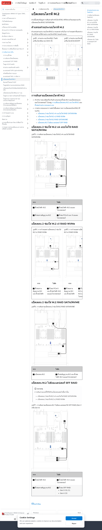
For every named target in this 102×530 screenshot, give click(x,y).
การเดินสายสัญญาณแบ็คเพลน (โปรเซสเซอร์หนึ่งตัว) (12, 104)
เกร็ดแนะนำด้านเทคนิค (9, 27)
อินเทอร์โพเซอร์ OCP (9, 82)
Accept (74, 518)
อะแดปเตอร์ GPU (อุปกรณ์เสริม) (13, 70)
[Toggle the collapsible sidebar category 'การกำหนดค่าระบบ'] (28, 113)
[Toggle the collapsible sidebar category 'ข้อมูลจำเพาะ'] (28, 33)
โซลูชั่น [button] (41, 3)
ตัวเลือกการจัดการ (7, 36)
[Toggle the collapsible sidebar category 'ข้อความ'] (28, 119)
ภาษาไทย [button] (71, 3)
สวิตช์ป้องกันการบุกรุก (10, 73)
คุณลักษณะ (5, 24)
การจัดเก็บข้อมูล (21, 3)
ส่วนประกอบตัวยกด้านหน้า (11, 67)
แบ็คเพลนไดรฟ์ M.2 (9, 79)
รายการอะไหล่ (6, 42)
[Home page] (33, 9)
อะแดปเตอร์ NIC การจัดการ (11, 76)
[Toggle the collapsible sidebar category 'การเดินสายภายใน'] (28, 52)
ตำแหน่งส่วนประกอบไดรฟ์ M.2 (93, 11)
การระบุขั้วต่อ (7, 55)
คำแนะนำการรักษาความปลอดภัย (12, 30)
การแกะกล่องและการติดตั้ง (10, 45)
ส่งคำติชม (37, 504)
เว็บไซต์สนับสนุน (7, 21)
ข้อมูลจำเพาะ (6, 33)
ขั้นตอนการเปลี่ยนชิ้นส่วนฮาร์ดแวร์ (13, 49)
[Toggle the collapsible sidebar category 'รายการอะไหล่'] (28, 42)
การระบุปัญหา (6, 116)
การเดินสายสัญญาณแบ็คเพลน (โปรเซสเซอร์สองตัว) (12, 109)
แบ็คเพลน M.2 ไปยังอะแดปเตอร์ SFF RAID (53, 122)
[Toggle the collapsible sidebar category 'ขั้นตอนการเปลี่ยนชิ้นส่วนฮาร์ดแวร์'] (28, 49)
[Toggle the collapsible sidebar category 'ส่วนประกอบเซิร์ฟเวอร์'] (28, 39)
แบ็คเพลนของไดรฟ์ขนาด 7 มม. (13, 93)
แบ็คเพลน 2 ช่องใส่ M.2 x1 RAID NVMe (51, 116)
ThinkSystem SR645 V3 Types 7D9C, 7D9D (14, 14)
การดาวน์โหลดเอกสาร (9, 18)
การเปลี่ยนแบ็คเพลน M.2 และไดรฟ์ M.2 (65, 102)
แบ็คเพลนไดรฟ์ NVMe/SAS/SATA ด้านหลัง (15, 89)
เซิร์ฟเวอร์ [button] (7, 3)
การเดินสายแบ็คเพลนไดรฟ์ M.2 (93, 16)
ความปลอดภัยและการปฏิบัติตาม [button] (59, 3)
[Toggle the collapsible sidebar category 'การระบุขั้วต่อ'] (28, 55)
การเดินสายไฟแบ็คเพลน (10, 58)
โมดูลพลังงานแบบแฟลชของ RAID (13, 85)
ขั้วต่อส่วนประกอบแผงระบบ (44, 105)
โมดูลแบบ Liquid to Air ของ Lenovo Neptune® (11, 99)
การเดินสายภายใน (7, 52)
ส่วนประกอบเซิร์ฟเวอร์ (9, 39)
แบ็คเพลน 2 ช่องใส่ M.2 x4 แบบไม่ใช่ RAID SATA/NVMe (57, 113)
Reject (74, 523)
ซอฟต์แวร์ (32, 3)
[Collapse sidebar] (15, 519)
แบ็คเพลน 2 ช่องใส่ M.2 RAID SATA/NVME (53, 119)
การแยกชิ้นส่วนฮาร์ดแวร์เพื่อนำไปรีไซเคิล (12, 123)
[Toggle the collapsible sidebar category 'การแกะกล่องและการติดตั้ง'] (28, 45)
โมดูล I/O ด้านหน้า (9, 64)
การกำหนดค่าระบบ (8, 113)
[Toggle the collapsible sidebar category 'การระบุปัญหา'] (28, 116)
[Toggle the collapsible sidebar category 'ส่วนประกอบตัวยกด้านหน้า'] (28, 67)
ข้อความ (4, 119)
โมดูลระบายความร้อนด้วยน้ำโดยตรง (14, 96)
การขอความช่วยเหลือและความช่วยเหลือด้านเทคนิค (13, 128)
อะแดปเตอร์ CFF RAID (10, 61)
